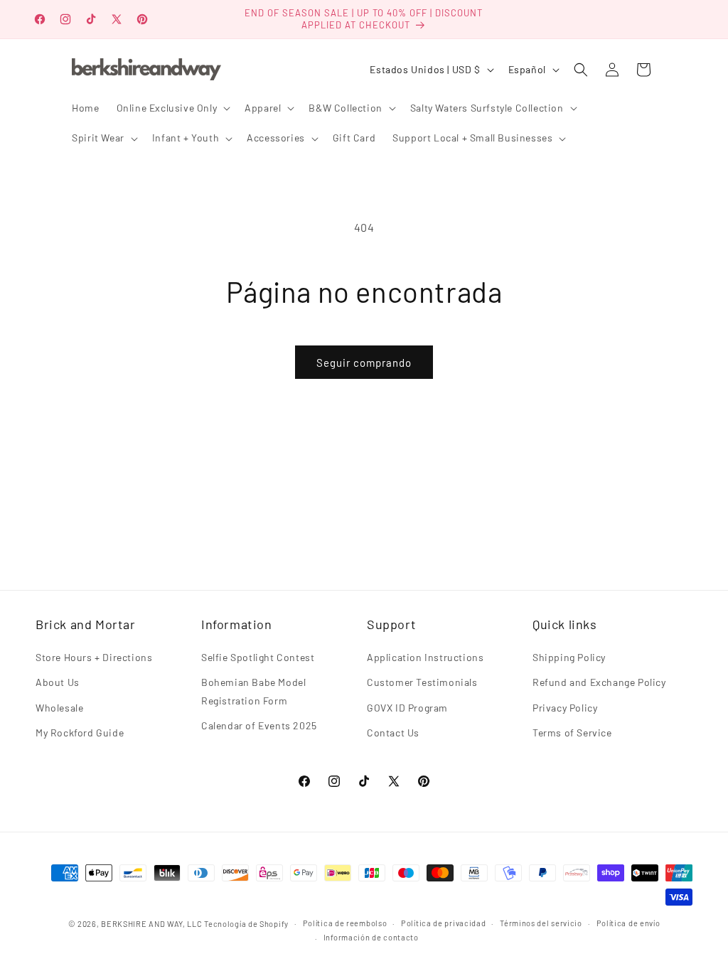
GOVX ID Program (407, 708)
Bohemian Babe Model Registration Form (253, 691)
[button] (172, 108)
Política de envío (628, 923)
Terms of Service (572, 732)
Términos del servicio (541, 923)
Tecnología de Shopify (246, 923)
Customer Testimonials (422, 682)
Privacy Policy (564, 708)
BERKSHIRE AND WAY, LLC (151, 923)
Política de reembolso (345, 923)
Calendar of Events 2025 (259, 725)
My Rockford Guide (80, 732)
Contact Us (393, 732)
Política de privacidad (443, 923)
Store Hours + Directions (94, 657)
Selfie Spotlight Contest (257, 657)
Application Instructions (425, 657)
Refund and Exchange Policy (599, 682)
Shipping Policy (569, 657)
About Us (58, 682)
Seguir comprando (364, 362)
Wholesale (59, 708)
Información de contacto (371, 937)
